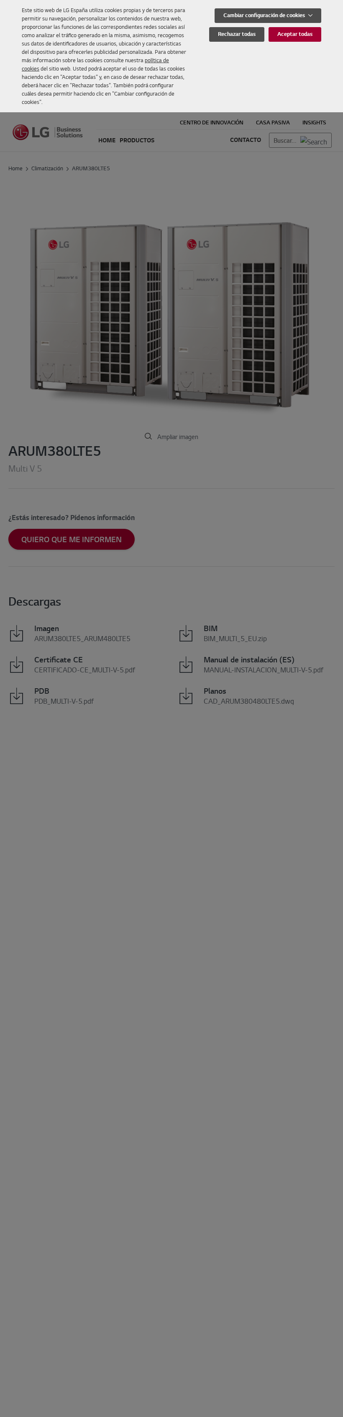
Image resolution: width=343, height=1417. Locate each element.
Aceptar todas (294, 34)
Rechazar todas (237, 34)
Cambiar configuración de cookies (264, 15)
